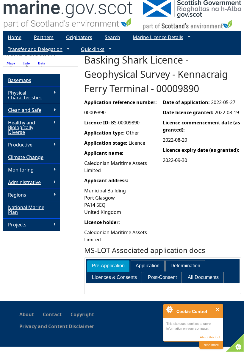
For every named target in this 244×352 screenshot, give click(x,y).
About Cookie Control (169, 309)
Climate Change (25, 157)
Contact (52, 314)
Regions (14, 195)
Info (28, 63)
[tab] (108, 266)
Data (41, 63)
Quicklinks (90, 49)
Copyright (82, 314)
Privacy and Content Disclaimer (56, 326)
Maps (11, 63)
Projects (14, 224)
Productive (17, 144)
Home (14, 37)
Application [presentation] (147, 265)
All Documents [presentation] (203, 277)
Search (112, 37)
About (26, 314)
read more (211, 345)
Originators (79, 37)
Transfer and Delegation (32, 49)
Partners (44, 37)
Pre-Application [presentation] (108, 265)
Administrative (22, 182)
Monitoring (18, 169)
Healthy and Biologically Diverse (19, 127)
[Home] (68, 15)
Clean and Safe (22, 110)
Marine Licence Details (155, 37)
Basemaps (19, 80)
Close (218, 309)
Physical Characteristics (22, 95)
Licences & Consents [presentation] (114, 277)
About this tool (210, 337)
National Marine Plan (26, 209)
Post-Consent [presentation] (162, 277)
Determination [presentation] (185, 265)
